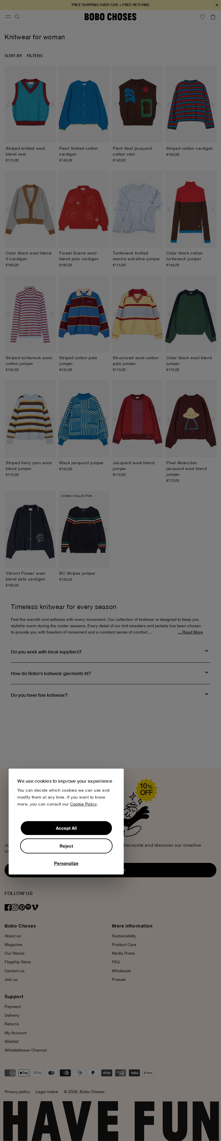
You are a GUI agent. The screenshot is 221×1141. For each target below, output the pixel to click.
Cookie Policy (83, 804)
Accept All (66, 828)
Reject (66, 845)
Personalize (66, 863)
